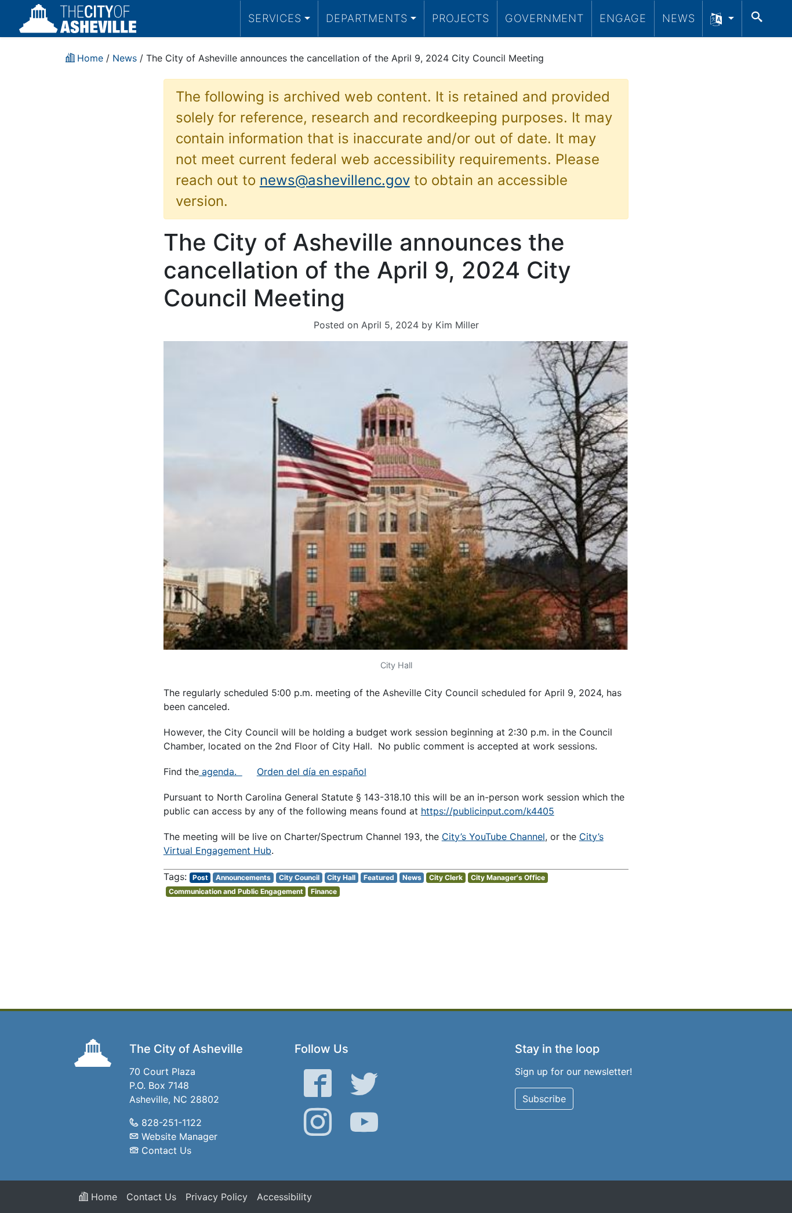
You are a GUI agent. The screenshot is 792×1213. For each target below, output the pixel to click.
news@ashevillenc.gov (335, 180)
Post (200, 877)
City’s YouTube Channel (493, 836)
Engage (623, 18)
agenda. (220, 771)
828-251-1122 (171, 1122)
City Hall (341, 877)
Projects (460, 18)
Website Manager (179, 1136)
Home (102, 1197)
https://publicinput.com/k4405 (487, 811)
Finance (324, 891)
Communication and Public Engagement (236, 891)
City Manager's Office (508, 877)
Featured (379, 877)
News (678, 18)
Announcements (243, 877)
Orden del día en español (311, 771)
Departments (367, 18)
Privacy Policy (217, 1197)
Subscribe (544, 1099)
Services (274, 18)
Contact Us (166, 1150)
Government (544, 18)
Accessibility (284, 1197)
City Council (299, 877)
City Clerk (446, 877)
